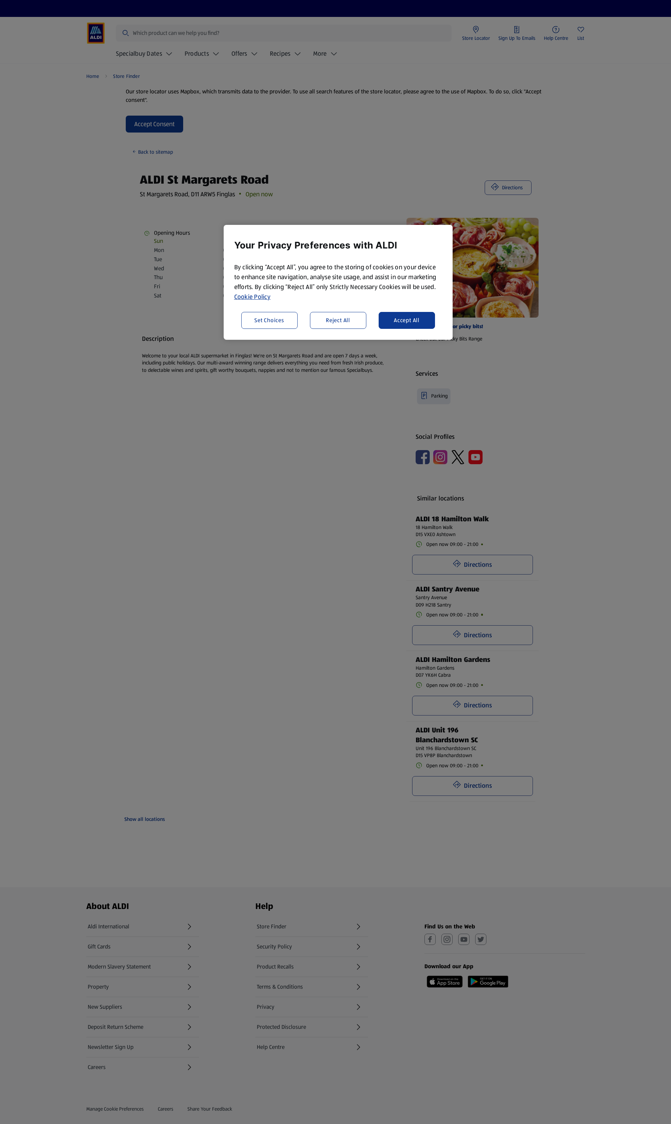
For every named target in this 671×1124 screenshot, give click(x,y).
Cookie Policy (252, 296)
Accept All (407, 320)
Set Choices (269, 320)
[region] (338, 282)
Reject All (338, 320)
